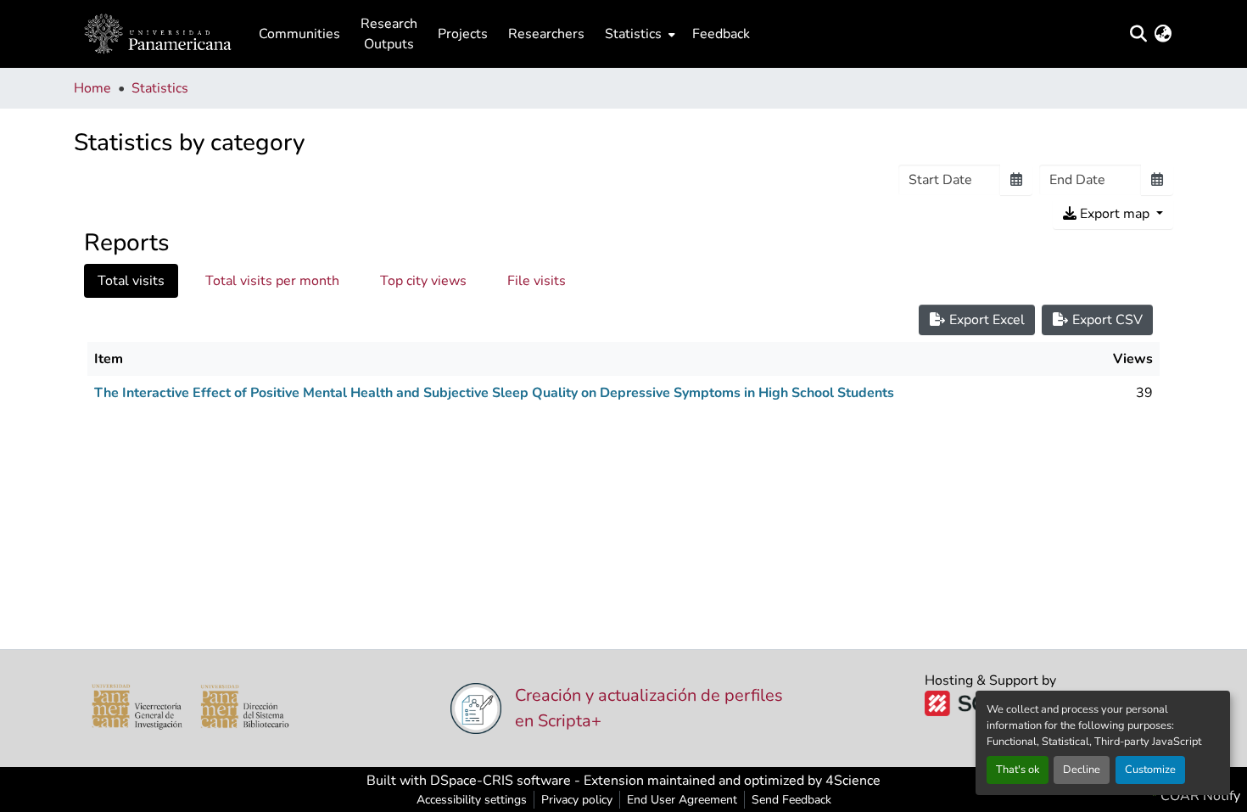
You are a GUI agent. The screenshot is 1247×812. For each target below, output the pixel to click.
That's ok (1017, 769)
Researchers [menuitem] (546, 34)
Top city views (423, 281)
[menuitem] (638, 34)
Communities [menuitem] (299, 34)
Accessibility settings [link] (472, 800)
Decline (1081, 769)
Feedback (721, 34)
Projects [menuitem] (463, 34)
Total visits (131, 281)
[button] (158, 34)
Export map (1114, 213)
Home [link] (92, 88)
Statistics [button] (633, 34)
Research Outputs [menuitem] (389, 33)
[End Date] (1157, 180)
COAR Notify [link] (1198, 796)
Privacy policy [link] (576, 800)
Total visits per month (272, 281)
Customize (1150, 769)
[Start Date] (1016, 180)
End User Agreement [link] (682, 800)
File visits (536, 281)
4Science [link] (853, 780)
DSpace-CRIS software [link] (500, 780)
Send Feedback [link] (791, 800)
